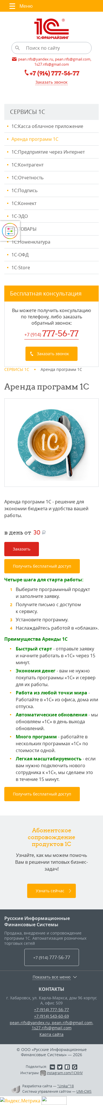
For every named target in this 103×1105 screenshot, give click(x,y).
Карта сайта (51, 1034)
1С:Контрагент (27, 165)
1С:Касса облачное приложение (47, 126)
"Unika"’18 (65, 1086)
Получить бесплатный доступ (42, 566)
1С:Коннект (23, 203)
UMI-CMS (84, 1091)
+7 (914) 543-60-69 (51, 1016)
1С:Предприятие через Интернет (48, 152)
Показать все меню (52, 977)
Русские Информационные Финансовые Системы (37, 921)
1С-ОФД (20, 255)
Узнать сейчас (50, 890)
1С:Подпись (24, 190)
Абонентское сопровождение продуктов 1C (51, 837)
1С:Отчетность (27, 177)
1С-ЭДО (19, 216)
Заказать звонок (51, 82)
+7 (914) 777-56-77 (51, 1009)
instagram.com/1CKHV (65, 1072)
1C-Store (20, 267)
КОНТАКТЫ (51, 989)
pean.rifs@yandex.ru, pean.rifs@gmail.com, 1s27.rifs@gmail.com (51, 1025)
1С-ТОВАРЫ (24, 229)
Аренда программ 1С (34, 139)
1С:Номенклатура (30, 242)
